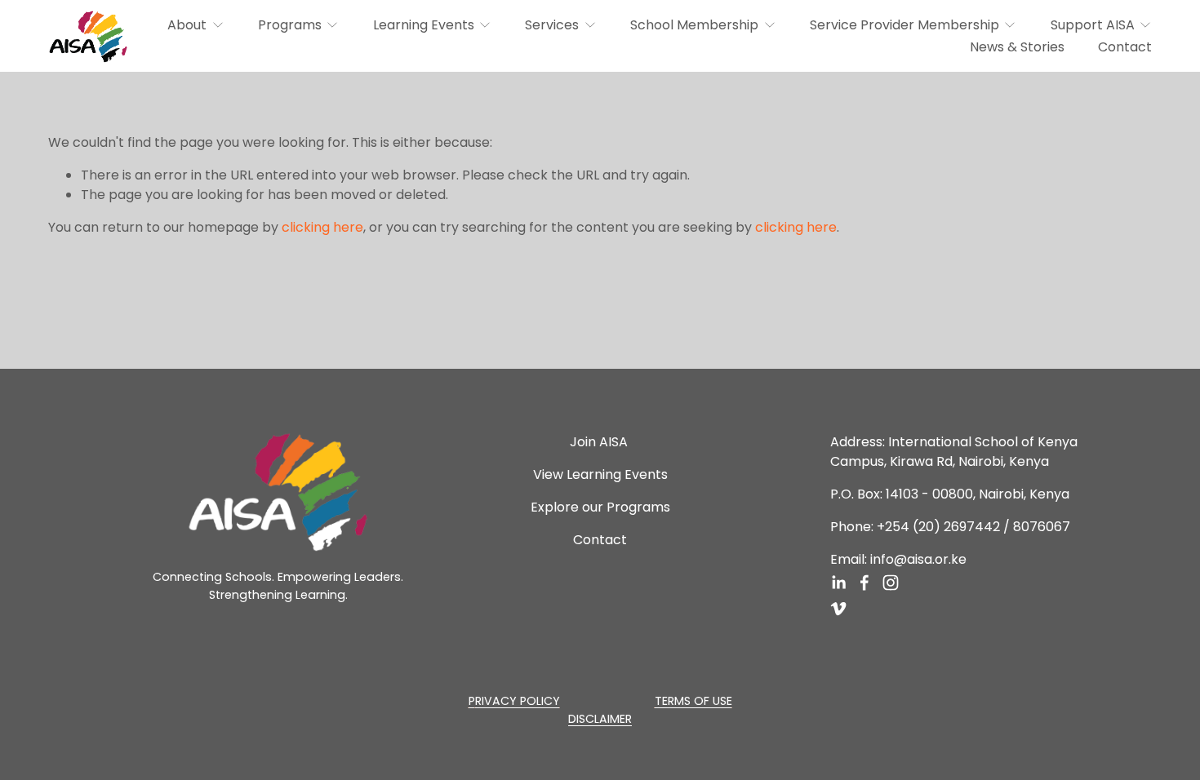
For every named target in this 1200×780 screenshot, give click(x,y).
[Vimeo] (838, 609)
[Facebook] (864, 582)
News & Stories (1017, 47)
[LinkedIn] (838, 582)
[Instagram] (890, 582)
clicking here (322, 227)
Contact (1125, 47)
